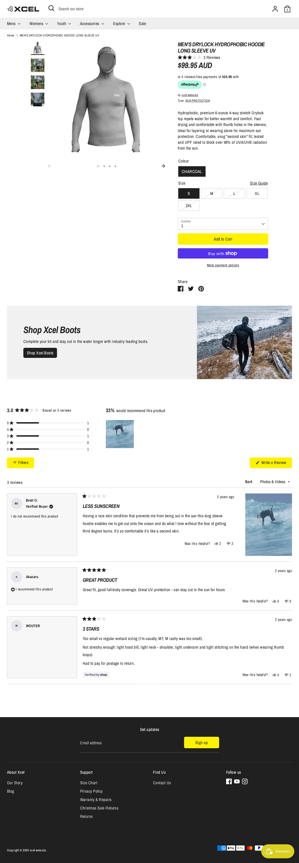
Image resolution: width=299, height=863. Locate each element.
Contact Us (162, 783)
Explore (119, 23)
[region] (120, 434)
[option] (106, 101)
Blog (10, 791)
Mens (12, 23)
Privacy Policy (91, 791)
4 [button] (115, 166)
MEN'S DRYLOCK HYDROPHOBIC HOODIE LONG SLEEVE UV (59, 35)
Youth (62, 23)
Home (10, 35)
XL (257, 193)
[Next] (163, 166)
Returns (86, 816)
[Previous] (49, 166)
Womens (36, 23)
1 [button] (98, 166)
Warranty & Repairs (96, 799)
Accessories (90, 23)
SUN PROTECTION (197, 100)
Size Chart (88, 783)
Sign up (201, 742)
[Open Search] (51, 8)
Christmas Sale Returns (99, 808)
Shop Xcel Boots (40, 353)
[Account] (275, 9)
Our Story (14, 783)
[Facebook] (229, 781)
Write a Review (276, 463)
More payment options (223, 265)
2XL (189, 206)
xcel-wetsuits (190, 95)
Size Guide (259, 183)
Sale (142, 23)
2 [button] (104, 166)
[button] (199, 57)
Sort (249, 482)
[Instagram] (245, 781)
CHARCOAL (192, 171)
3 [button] (109, 166)
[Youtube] (237, 781)
